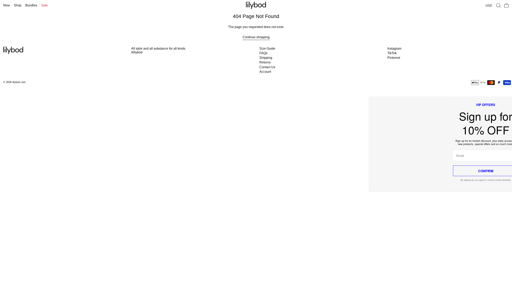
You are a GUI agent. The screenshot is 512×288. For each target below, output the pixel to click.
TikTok (392, 53)
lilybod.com (19, 82)
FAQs (263, 53)
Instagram (394, 48)
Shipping (265, 57)
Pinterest (393, 57)
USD (489, 5)
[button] (498, 5)
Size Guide (267, 48)
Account (265, 71)
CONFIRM (305, 171)
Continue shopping (256, 37)
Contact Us (267, 67)
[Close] (340, 90)
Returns (265, 62)
